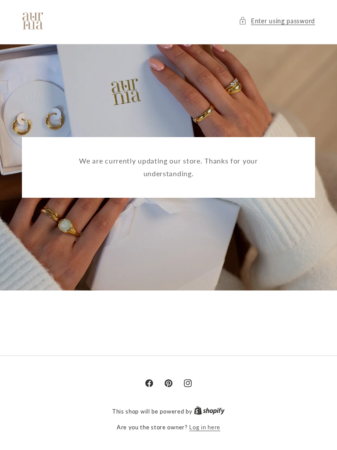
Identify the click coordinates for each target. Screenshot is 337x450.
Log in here (204, 427)
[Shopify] (209, 411)
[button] (277, 20)
